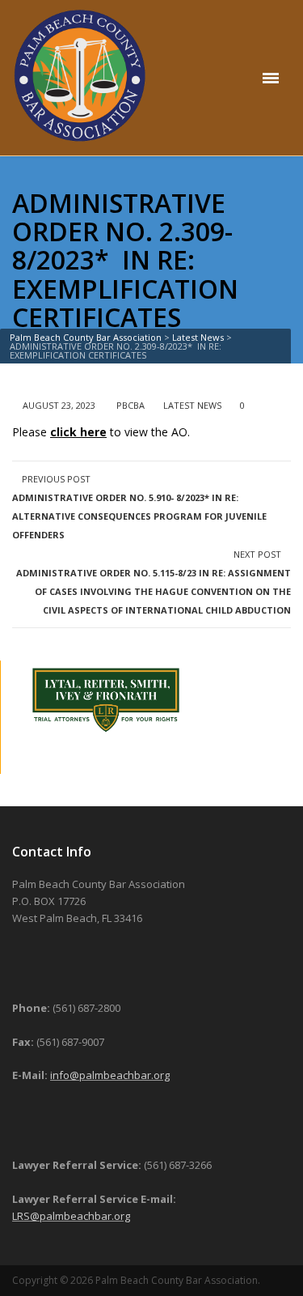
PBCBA (130, 405)
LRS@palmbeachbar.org (71, 1216)
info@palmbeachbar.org (110, 1075)
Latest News (192, 405)
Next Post (153, 582)
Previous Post (139, 507)
